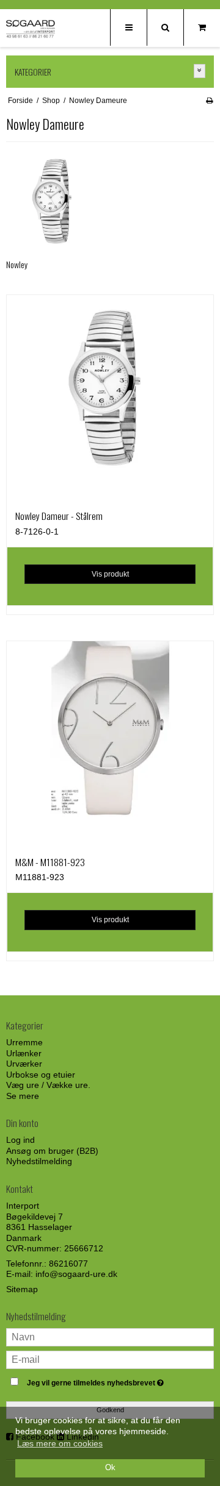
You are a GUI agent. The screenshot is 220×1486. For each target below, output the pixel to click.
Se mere (22, 1096)
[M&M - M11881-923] (110, 744)
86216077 (68, 1263)
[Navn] (110, 1337)
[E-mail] (110, 1359)
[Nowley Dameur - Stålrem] (110, 398)
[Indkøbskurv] (201, 27)
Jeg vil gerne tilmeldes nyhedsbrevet (105, 1380)
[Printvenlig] (209, 100)
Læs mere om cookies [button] (60, 1443)
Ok (110, 1467)
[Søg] (165, 27)
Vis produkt (110, 574)
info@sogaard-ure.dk (76, 1274)
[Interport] (30, 29)
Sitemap (22, 1289)
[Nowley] (55, 199)
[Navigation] (128, 27)
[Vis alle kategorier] (200, 71)
